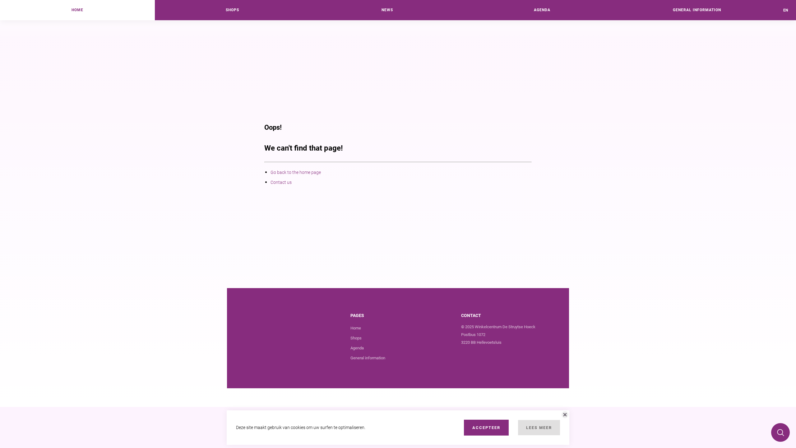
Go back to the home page (296, 172)
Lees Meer (539, 427)
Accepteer (486, 427)
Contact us (281, 182)
